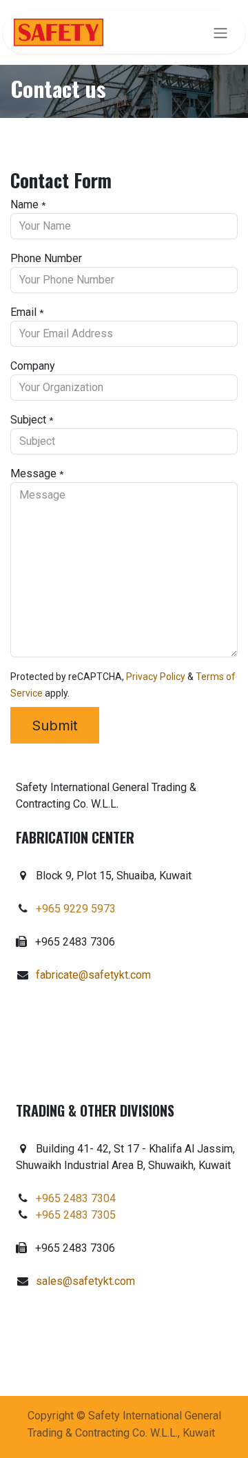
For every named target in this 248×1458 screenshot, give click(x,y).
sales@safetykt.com (85, 1281)
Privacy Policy (155, 676)
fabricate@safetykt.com (93, 974)
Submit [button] (55, 725)
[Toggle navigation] (220, 32)
